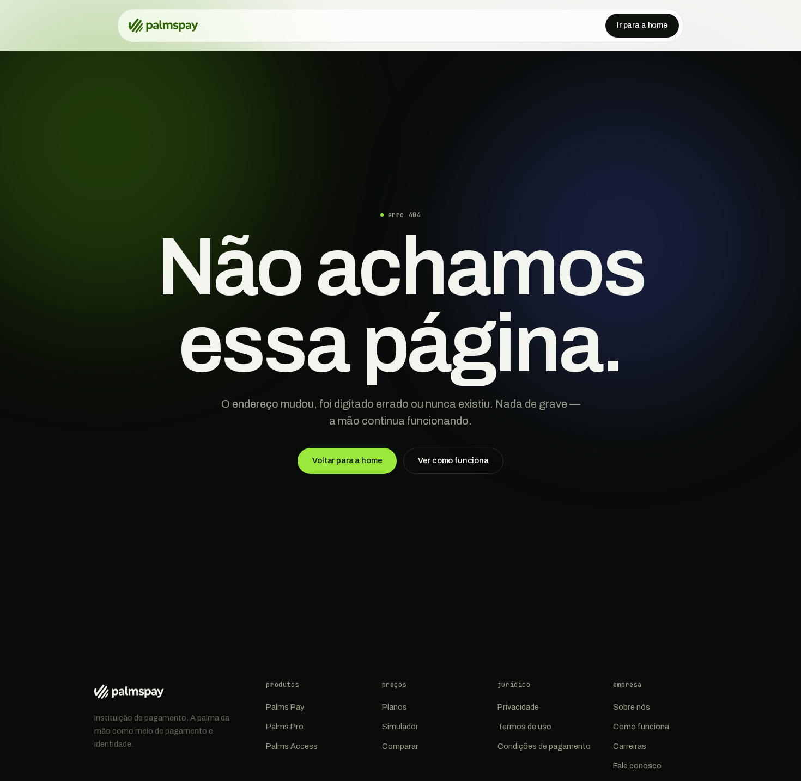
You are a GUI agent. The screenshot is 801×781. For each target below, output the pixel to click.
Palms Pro (285, 726)
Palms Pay (285, 707)
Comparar (400, 746)
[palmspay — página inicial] (163, 26)
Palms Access (292, 746)
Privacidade (518, 707)
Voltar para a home (347, 460)
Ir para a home (642, 25)
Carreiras (629, 746)
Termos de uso (524, 726)
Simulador (400, 726)
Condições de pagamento (544, 746)
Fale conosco (637, 765)
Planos (394, 707)
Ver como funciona (453, 460)
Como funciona (641, 726)
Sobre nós (631, 707)
